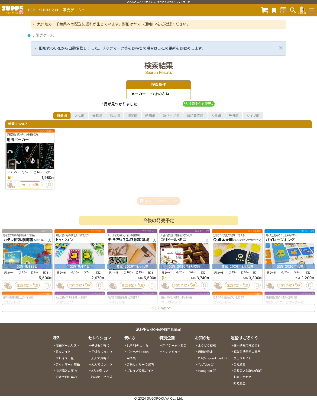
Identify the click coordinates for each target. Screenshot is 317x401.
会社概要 (239, 364)
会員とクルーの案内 (140, 364)
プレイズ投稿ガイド (140, 371)
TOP (31, 10)
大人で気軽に (100, 358)
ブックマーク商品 (68, 364)
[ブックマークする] (49, 184)
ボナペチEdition (138, 352)
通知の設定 (205, 352)
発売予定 (22, 285)
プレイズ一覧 (65, 358)
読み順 (115, 116)
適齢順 (132, 116)
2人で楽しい (99, 371)
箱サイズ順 (171, 116)
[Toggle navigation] (311, 10)
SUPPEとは (49, 10)
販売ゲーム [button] (72, 10)
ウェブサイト (242, 358)
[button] (198, 103)
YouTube (204, 364)
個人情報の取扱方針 (247, 345)
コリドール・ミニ (173, 240)
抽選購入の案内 (66, 371)
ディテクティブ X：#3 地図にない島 (128, 240)
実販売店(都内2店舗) (248, 371)
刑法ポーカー (18, 140)
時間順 (150, 116)
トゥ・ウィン (64, 240)
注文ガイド (63, 352)
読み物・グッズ (101, 377)
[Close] (280, 47)
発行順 (234, 116)
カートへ (28, 185)
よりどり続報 (207, 345)
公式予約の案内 (66, 377)
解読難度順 (195, 116)
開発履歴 (239, 383)
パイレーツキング (280, 240)
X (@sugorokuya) (210, 358)
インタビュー (171, 352)
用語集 (131, 358)
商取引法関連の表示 (247, 352)
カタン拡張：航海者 (18, 240)
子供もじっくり (101, 352)
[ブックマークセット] (274, 10)
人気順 (79, 116)
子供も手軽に (100, 345)
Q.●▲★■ (223, 240)
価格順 (97, 116)
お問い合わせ (242, 377)
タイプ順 (252, 116)
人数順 (216, 116)
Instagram (205, 371)
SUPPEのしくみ (138, 345)
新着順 (62, 116)
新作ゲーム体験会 (174, 345)
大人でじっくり (101, 364)
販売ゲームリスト (68, 345)
